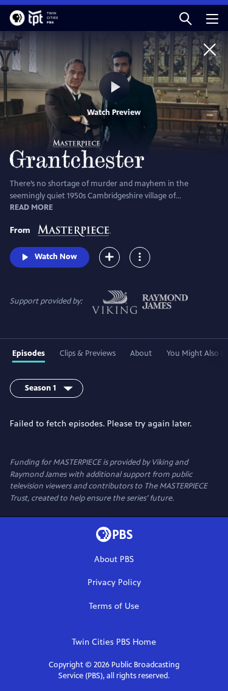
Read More (31, 207)
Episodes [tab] (28, 353)
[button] (185, 18)
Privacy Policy (114, 582)
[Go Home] (210, 49)
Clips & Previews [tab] (88, 353)
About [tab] (141, 353)
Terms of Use (114, 606)
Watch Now (56, 257)
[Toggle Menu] (140, 257)
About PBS (114, 559)
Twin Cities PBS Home (114, 642)
